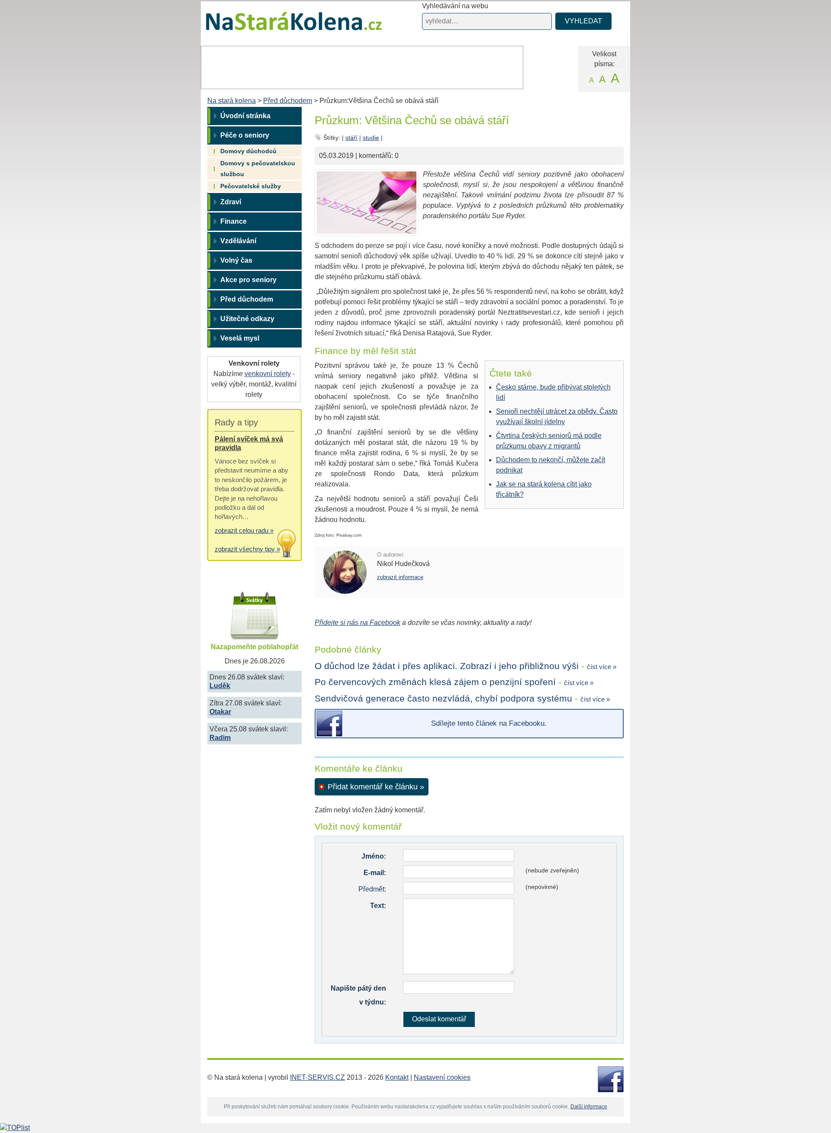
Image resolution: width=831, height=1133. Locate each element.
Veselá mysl (239, 338)
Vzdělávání (238, 241)
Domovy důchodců (248, 151)
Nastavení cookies (442, 1077)
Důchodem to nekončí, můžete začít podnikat (550, 465)
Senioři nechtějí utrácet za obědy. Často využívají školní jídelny (557, 416)
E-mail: (375, 872)
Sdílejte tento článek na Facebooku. (489, 723)
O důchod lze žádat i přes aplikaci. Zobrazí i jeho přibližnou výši (447, 666)
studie (371, 137)
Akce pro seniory (248, 279)
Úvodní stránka (245, 115)
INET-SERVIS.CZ (317, 1077)
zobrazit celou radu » (244, 530)
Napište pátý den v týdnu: (358, 995)
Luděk (219, 685)
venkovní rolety (268, 373)
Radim (220, 737)
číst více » (601, 666)
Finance (233, 221)
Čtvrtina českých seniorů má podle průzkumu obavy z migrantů (549, 441)
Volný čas (236, 260)
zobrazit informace (400, 577)
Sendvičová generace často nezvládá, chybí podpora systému (443, 698)
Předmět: (372, 889)
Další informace (588, 1107)
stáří (351, 137)
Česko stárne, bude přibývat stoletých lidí (553, 392)
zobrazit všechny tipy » (247, 549)
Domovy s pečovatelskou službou (257, 168)
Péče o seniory (244, 135)
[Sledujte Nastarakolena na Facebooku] (611, 1078)
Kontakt (397, 1077)
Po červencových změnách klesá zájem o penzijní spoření (435, 682)
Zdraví (230, 202)
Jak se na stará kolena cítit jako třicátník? (544, 489)
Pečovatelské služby (250, 186)
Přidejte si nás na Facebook (357, 622)
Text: (378, 905)
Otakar (220, 711)
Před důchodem (287, 100)
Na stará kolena (283, 25)
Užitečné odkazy (247, 318)
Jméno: (373, 856)
